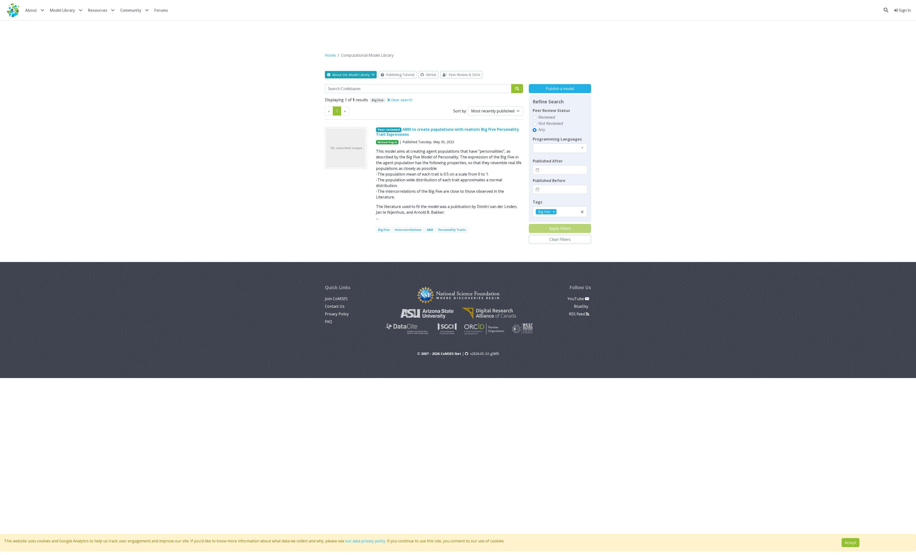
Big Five (384, 230)
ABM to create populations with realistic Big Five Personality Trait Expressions (447, 132)
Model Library (62, 10)
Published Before (549, 180)
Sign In (904, 10)
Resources (97, 10)
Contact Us (334, 306)
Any (541, 129)
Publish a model (560, 88)
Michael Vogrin (387, 142)
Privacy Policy (337, 314)
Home (330, 55)
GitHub (430, 74)
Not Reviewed (550, 123)
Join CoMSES (336, 298)
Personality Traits (452, 230)
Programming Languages (557, 139)
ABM (430, 230)
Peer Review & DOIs (464, 74)
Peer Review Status (551, 110)
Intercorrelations (408, 230)
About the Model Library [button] (351, 74)
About (31, 10)
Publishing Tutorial (399, 74)
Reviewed (546, 117)
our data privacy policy (365, 541)
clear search (401, 99)
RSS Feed (577, 314)
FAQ (328, 321)
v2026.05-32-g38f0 (484, 353)
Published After (548, 161)
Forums (161, 10)
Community (130, 10)
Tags (537, 202)
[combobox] (560, 148)
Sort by (459, 111)
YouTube (576, 298)
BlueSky (581, 306)
